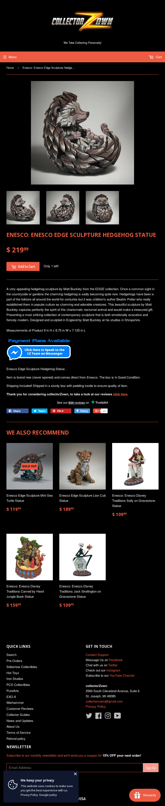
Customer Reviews (20, 708)
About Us (13, 726)
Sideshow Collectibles (21, 666)
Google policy (48, 795)
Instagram (113, 670)
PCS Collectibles (18, 684)
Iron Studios (14, 678)
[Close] (75, 774)
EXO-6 (11, 696)
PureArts (12, 690)
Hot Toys (12, 672)
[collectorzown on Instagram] (108, 717)
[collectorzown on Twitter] (89, 717)
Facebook (116, 659)
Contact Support (97, 654)
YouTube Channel (122, 675)
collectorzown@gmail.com (104, 701)
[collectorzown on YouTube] (117, 717)
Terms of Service (18, 732)
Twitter (113, 665)
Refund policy (16, 738)
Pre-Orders (14, 660)
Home (10, 68)
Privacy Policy (96, 706)
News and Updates (19, 720)
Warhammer (15, 702)
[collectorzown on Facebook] (98, 717)
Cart (158, 57)
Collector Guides (18, 714)
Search (11, 654)
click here (120, 394)
